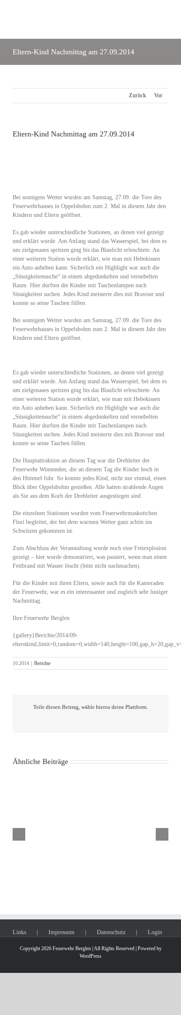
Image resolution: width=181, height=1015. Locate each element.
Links (19, 932)
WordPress (90, 956)
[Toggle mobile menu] (165, 19)
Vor (158, 95)
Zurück (137, 95)
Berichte (42, 663)
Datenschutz (111, 932)
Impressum (61, 932)
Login (155, 932)
